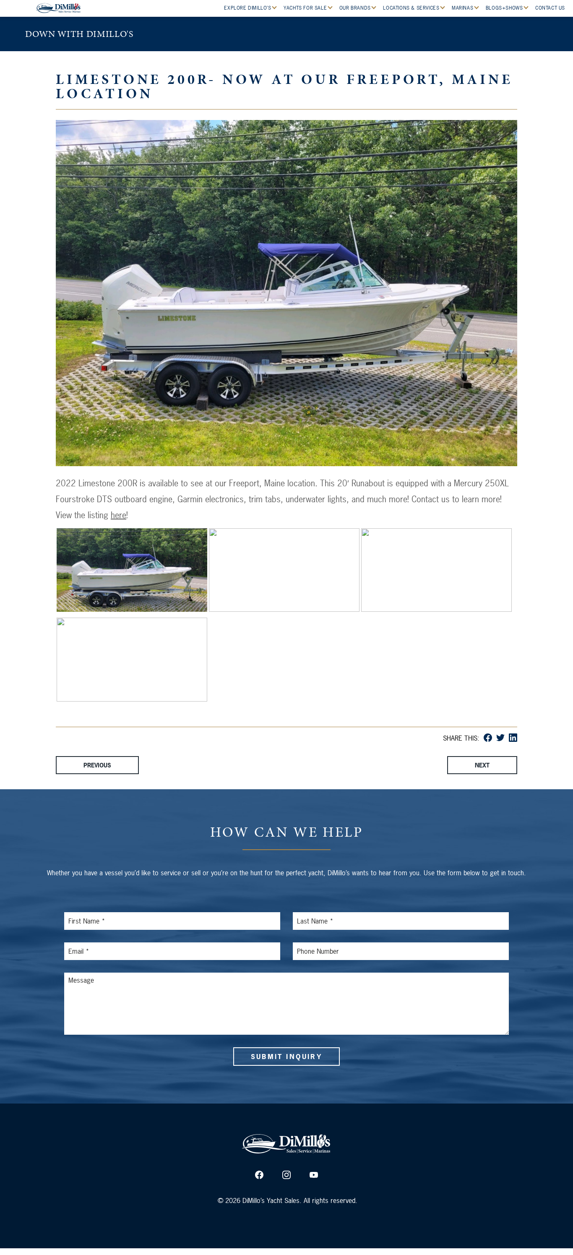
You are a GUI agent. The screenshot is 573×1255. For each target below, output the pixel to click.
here (118, 515)
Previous (97, 765)
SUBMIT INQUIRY (286, 1056)
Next (482, 765)
